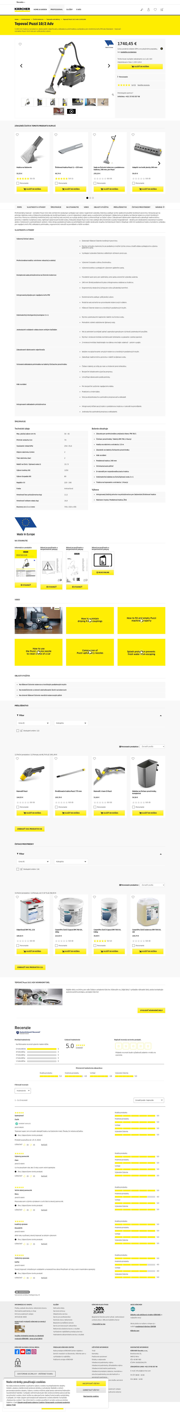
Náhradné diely (58, 1308)
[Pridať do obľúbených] (20, 44)
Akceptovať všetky (91, 1384)
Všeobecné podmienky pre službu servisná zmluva (107, 1381)
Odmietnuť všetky (91, 1390)
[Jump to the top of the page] (173, 1407)
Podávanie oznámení (99, 1356)
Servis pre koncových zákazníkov (65, 1326)
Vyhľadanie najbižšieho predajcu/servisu (67, 1332)
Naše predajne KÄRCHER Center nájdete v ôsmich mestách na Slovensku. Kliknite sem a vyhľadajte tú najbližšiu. (69, 1353)
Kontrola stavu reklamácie (62, 1320)
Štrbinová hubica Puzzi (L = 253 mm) (69, 167)
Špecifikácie (56, 207)
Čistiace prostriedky (141, 207)
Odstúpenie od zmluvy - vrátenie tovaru (35, 1374)
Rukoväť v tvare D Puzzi (103, 791)
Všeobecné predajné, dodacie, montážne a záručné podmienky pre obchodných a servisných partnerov (107, 1374)
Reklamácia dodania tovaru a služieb (66, 1329)
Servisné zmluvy (59, 1311)
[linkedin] (28, 1351)
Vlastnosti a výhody (36, 207)
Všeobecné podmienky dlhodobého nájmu (107, 1365)
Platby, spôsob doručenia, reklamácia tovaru (31, 1308)
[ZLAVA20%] (100, 1310)
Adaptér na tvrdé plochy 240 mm (144, 167)
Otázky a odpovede (99, 1359)
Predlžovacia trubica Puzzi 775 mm (68, 791)
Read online (103, 572)
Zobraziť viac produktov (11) (30, 967)
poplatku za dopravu (128, 52)
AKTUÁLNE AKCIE (21, 1317)
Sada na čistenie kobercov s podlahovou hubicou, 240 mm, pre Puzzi (109, 168)
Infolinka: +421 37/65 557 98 (129, 97)
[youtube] (22, 1351)
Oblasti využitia (101, 207)
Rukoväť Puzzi (22, 791)
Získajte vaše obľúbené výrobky (145, 1315)
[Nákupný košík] (162, 10)
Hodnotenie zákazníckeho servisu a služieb (68, 1335)
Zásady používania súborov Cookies (31, 1402)
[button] (21, 66)
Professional (57, 9)
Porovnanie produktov (129, 747)
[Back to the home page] (23, 9)
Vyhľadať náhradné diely (151, 1010)
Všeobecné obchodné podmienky (104, 1368)
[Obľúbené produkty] (155, 9)
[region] (56, 1393)
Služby (69, 9)
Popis (19, 207)
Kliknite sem (134, 1331)
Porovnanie (123, 77)
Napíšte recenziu (144, 85)
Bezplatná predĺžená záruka (63, 1323)
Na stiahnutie (72, 207)
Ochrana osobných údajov (24, 1314)
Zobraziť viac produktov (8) (29, 829)
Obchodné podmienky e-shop (25, 1311)
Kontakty (95, 1354)
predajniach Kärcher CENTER (145, 1326)
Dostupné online (31, 731)
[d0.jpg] (23, 1328)
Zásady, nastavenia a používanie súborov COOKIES (106, 1393)
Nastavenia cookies (91, 1396)
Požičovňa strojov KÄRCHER (63, 1359)
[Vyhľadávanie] (141, 10)
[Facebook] (17, 1351)
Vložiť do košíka (141, 67)
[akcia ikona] (132, 1309)
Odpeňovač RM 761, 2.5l (26, 930)
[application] (38, 620)
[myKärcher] (148, 10)
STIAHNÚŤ (26, 585)
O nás (78, 9)
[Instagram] (33, 1351)
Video (86, 207)
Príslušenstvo (120, 207)
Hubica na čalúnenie (24, 167)
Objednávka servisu (60, 1314)
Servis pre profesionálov (62, 1317)
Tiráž (93, 1351)
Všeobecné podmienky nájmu (102, 1362)
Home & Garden (40, 9)
